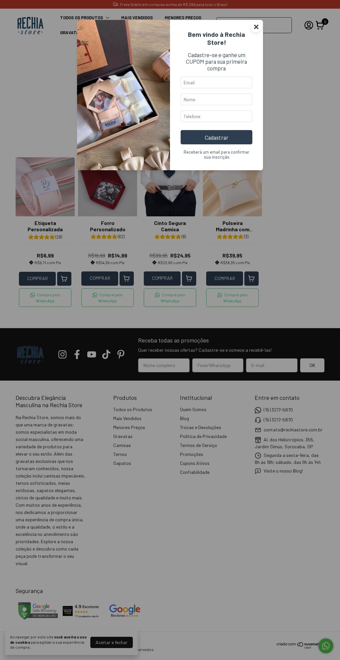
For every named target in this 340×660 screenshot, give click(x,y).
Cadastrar (216, 137)
